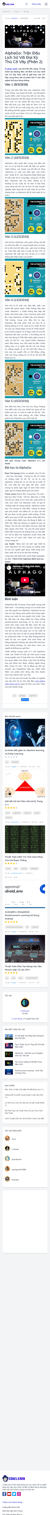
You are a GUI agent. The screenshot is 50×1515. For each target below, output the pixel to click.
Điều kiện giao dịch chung (12, 1511)
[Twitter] (14, 1494)
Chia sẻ (16, 11)
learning (15, 762)
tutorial (8, 817)
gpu (20, 978)
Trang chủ (6, 11)
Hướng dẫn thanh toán (11, 1507)
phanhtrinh (16, 1159)
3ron (14, 1139)
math (8, 868)
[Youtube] (9, 1494)
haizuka (15, 1179)
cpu (13, 978)
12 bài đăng (16, 1018)
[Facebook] (4, 1494)
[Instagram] (19, 1494)
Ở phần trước (11, 69)
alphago (22, 695)
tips (16, 868)
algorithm (33, 695)
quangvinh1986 (19, 1169)
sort (7, 813)
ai (14, 695)
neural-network (31, 978)
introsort (27, 813)
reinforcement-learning (14, 927)
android (35, 927)
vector (37, 813)
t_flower (15, 1149)
